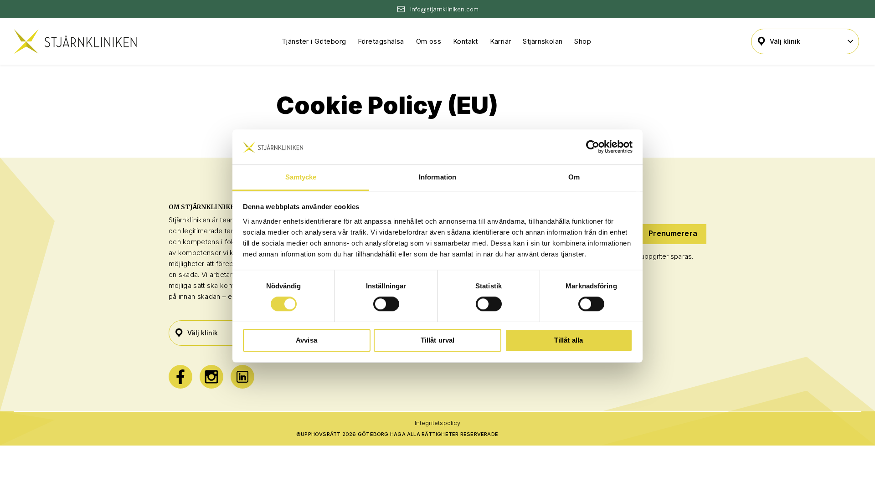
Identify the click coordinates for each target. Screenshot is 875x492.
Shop (582, 41)
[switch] (386, 304)
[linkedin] (242, 377)
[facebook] (180, 377)
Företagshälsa (381, 41)
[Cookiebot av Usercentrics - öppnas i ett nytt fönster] (593, 147)
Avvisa (306, 340)
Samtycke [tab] (301, 177)
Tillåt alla (568, 340)
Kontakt (465, 41)
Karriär (500, 41)
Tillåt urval (438, 340)
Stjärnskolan (542, 41)
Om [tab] (574, 177)
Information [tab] (437, 177)
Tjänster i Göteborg (314, 41)
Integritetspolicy (437, 422)
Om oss (429, 41)
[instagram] (211, 377)
